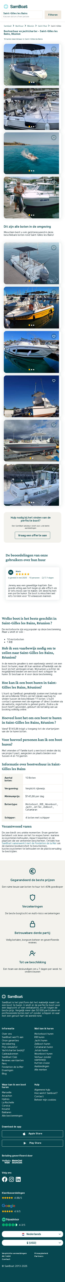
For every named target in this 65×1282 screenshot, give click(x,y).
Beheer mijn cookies (45, 1099)
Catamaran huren (43, 1047)
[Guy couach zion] (32, 396)
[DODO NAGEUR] (32, 109)
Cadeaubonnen (10, 1053)
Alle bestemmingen (12, 1115)
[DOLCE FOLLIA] (32, 153)
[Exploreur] (32, 263)
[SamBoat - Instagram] (11, 1179)
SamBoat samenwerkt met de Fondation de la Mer (29, 843)
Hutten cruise (42, 1063)
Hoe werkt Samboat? (45, 1093)
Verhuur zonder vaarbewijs (42, 1058)
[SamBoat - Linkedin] (18, 1179)
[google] (8, 1206)
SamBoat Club (9, 1057)
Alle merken (40, 1069)
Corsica (6, 1105)
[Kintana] (32, 352)
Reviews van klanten (13, 1060)
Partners (38, 1256)
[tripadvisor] (11, 1219)
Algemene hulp (42, 1089)
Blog (4, 1073)
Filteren (53, 14)
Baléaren (6, 1112)
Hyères (5, 1099)
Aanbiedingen (41, 1066)
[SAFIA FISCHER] (32, 440)
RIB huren (39, 1037)
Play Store (35, 1143)
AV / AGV (6, 1256)
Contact (39, 1096)
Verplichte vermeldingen (14, 1253)
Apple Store (35, 1133)
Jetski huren (41, 1050)
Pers (4, 1063)
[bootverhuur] (15, 6)
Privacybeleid (41, 1253)
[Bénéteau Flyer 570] (32, 307)
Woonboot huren (43, 1053)
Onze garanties (10, 1040)
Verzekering (8, 1043)
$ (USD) (31, 1243)
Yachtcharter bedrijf (13, 1050)
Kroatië (6, 1109)
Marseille (7, 1092)
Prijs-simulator (10, 1047)
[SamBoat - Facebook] (4, 1179)
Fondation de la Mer (13, 1067)
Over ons (7, 1033)
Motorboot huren (43, 1033)
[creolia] (32, 197)
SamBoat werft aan (12, 1037)
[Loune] (32, 65)
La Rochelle (8, 1102)
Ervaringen (7, 1070)
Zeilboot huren (42, 1043)
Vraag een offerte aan (32, 535)
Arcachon (7, 1095)
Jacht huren (40, 1040)
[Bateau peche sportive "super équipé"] (32, 485)
